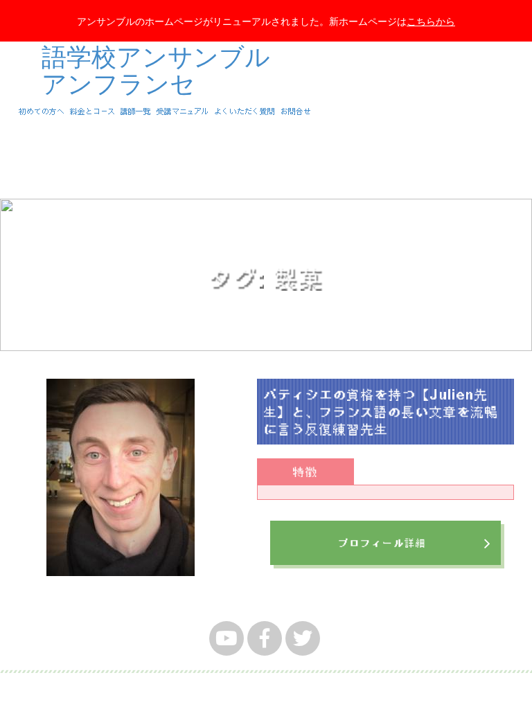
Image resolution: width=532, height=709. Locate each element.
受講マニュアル (183, 111)
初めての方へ (41, 111)
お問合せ (296, 111)
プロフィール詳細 (382, 542)
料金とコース (92, 111)
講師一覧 (136, 111)
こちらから (431, 21)
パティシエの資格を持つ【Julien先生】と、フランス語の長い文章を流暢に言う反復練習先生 (381, 411)
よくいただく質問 (244, 111)
